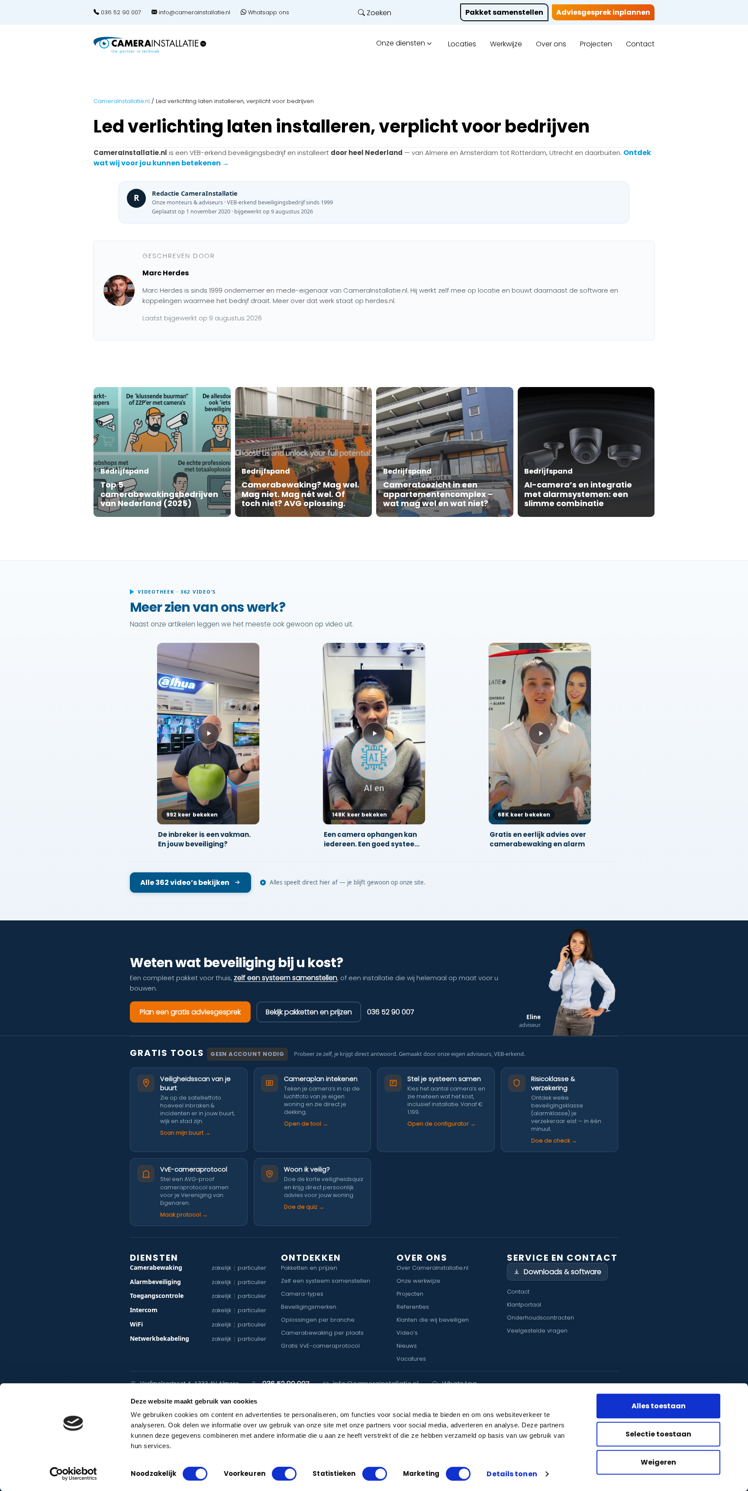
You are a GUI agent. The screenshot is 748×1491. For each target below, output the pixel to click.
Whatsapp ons (267, 12)
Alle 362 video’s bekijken (184, 883)
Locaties (462, 44)
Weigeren (658, 1462)
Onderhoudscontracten (540, 1318)
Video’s (407, 1333)
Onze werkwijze (418, 1281)
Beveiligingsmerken (308, 1307)
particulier (252, 1268)
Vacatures (411, 1359)
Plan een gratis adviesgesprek (190, 1012)
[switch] (284, 1474)
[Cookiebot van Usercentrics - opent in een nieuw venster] (73, 1474)
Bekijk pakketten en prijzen (309, 1012)
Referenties (413, 1307)
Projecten (596, 44)
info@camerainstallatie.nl (193, 12)
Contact (640, 44)
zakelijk (221, 1268)
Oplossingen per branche (318, 1320)
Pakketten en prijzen (309, 1268)
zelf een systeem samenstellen (285, 978)
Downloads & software (562, 1272)
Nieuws (407, 1346)
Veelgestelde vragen (537, 1330)
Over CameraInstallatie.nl (432, 1268)
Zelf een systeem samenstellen (325, 1281)
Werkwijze (506, 44)
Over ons (551, 44)
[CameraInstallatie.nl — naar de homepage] (160, 45)
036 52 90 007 (120, 12)
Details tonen (512, 1474)
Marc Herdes (165, 273)
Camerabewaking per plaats (322, 1333)
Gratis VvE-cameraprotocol (320, 1346)
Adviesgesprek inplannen (603, 12)
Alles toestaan (659, 1406)
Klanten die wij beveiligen (433, 1320)
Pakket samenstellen (504, 12)
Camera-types (302, 1294)
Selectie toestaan (658, 1434)
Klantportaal (524, 1305)
